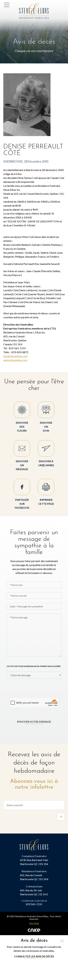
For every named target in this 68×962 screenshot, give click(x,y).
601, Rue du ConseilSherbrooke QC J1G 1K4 (34, 877)
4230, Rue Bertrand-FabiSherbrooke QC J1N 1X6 (34, 861)
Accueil (24, 4)
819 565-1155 (34, 904)
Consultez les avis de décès (34, 956)
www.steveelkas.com (15, 360)
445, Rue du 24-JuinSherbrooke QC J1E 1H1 (34, 892)
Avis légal (34, 923)
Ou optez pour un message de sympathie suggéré (34, 666)
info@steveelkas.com (15, 356)
